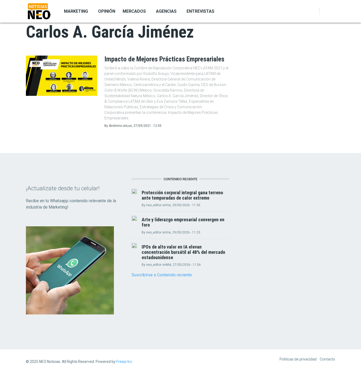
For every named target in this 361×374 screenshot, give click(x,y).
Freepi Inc (124, 361)
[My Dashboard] (325, 11)
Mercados (134, 11)
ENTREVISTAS (200, 11)
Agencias (166, 11)
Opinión (106, 11)
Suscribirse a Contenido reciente (162, 274)
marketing (76, 11)
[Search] (332, 11)
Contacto (327, 359)
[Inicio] (39, 10)
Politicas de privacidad (298, 359)
